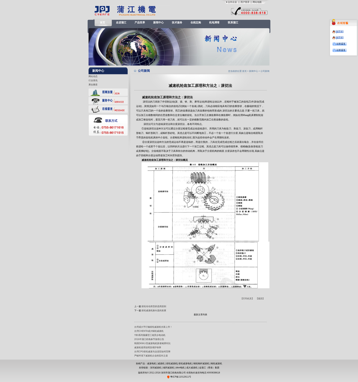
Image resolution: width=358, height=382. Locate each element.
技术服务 (177, 22)
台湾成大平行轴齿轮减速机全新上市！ (153, 327)
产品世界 (140, 22)
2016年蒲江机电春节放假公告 (149, 339)
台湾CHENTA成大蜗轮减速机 (149, 331)
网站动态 (93, 76)
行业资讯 (93, 80)
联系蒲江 (233, 22)
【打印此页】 (247, 298)
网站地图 (257, 2)
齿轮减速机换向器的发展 (154, 310)
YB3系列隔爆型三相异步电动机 (149, 335)
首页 (102, 22)
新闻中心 (158, 22)
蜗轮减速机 (216, 363)
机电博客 (214, 22)
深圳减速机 (155, 367)
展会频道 (93, 84)
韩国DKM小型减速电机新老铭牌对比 (152, 343)
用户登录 (245, 2)
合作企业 (232, 2)
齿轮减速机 (171, 363)
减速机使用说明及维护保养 (147, 347)
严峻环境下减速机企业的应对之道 (151, 355)
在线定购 (196, 22)
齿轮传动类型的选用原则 (154, 306)
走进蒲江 (121, 22)
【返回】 (260, 298)
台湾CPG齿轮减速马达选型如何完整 (152, 351)
